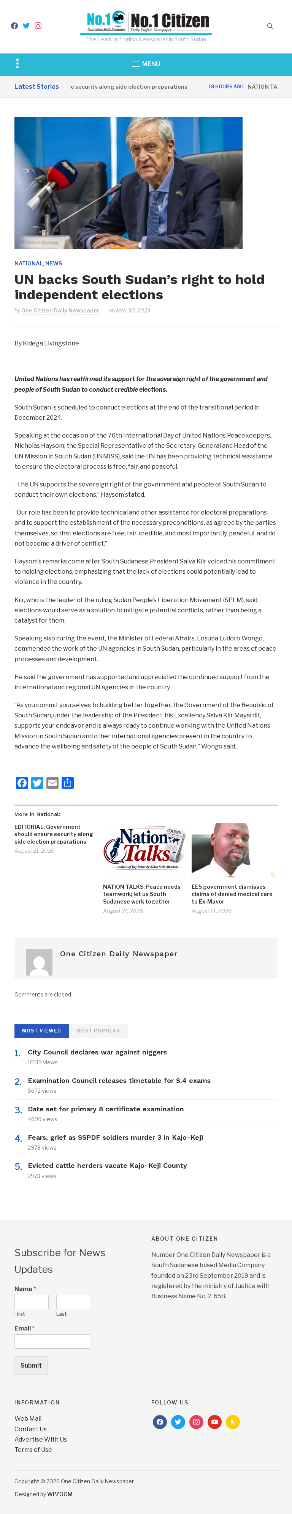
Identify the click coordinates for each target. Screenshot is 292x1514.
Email (24, 1328)
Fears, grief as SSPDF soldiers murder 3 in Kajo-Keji (115, 1137)
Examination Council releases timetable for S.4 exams (119, 1080)
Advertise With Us (40, 1439)
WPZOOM (60, 1494)
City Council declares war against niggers (97, 1052)
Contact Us (30, 1429)
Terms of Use (33, 1449)
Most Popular (98, 1031)
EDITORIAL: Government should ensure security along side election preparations (53, 834)
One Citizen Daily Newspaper (60, 310)
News (53, 263)
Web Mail (27, 1418)
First (19, 1314)
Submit (31, 1365)
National (28, 263)
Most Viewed (41, 1031)
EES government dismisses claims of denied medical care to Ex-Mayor (232, 894)
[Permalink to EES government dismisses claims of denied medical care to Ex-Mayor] (233, 850)
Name (25, 1289)
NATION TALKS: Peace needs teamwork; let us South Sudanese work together (142, 894)
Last (61, 1314)
